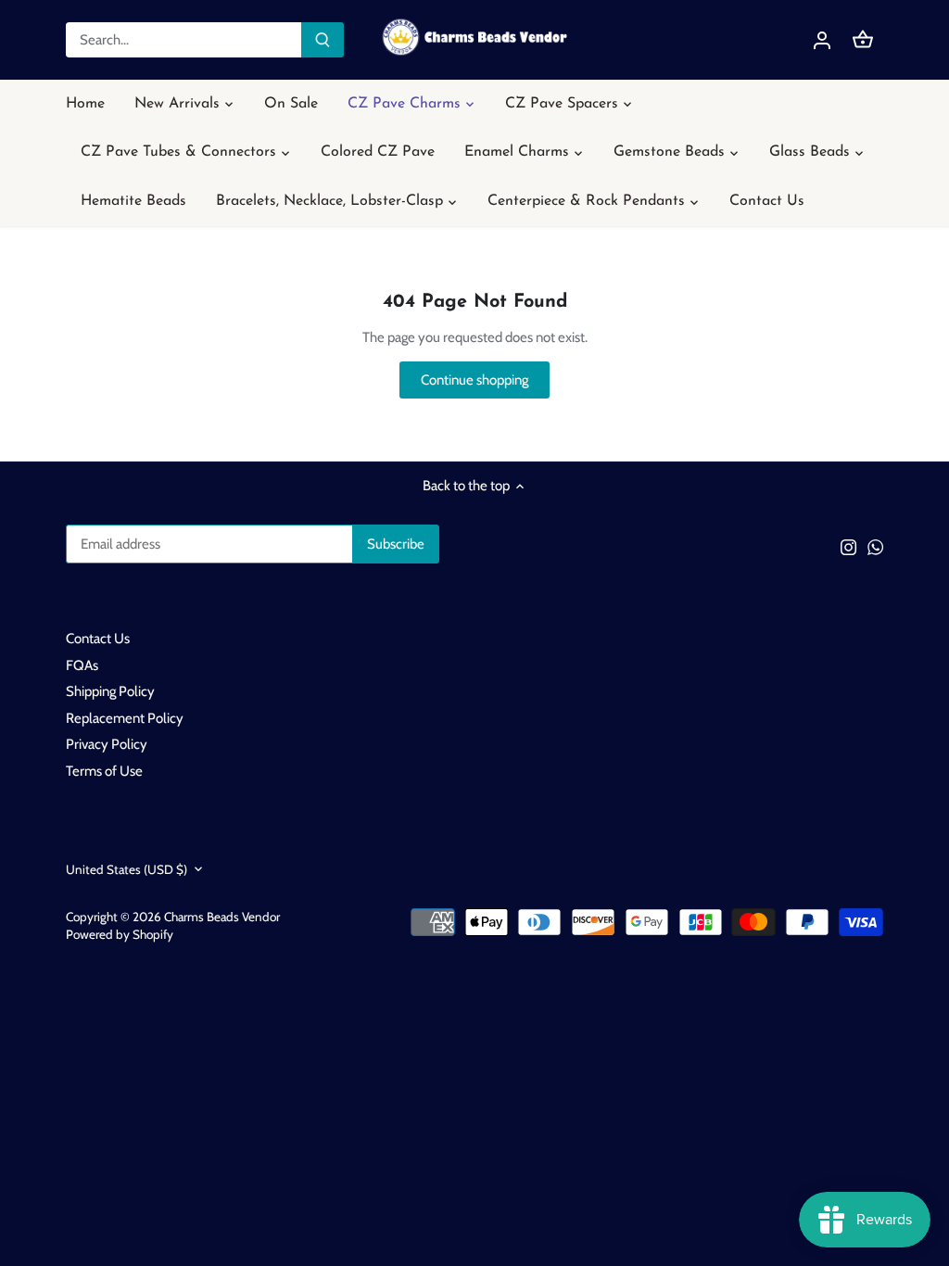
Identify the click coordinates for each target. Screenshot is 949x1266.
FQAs (82, 665)
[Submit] (322, 39)
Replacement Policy (124, 718)
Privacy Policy (106, 744)
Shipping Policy (110, 691)
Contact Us (98, 638)
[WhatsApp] (875, 547)
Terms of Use (104, 771)
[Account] (822, 40)
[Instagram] (848, 547)
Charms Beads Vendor (222, 916)
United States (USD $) (126, 869)
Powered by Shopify (119, 934)
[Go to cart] (863, 40)
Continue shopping (474, 380)
